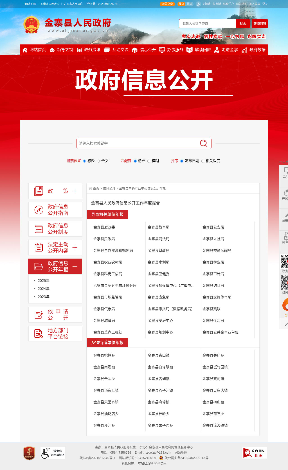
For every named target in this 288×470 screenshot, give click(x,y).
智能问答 (260, 23)
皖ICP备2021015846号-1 (97, 458)
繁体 (189, 4)
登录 (265, 4)
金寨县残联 (211, 309)
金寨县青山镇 (158, 355)
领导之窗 (167, 4)
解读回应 (203, 50)
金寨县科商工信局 (107, 274)
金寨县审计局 (213, 274)
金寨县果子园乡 (160, 425)
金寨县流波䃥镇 (215, 425)
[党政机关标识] (29, 453)
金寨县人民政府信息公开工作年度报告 (125, 203)
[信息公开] (154, 82)
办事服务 (175, 50)
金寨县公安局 (213, 227)
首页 (96, 188)
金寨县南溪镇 (104, 367)
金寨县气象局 (104, 309)
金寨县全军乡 (104, 379)
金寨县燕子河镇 (160, 390)
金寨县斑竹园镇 (215, 367)
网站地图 (241, 4)
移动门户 (228, 4)
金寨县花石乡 (213, 414)
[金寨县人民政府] (67, 24)
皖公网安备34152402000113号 (186, 458)
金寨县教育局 (158, 227)
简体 (181, 4)
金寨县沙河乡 (104, 425)
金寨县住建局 (213, 321)
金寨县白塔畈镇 (160, 367)
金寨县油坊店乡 (106, 414)
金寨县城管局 (104, 321)
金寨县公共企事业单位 (220, 332)
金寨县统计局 (213, 286)
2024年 (44, 289)
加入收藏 (254, 4)
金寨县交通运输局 (216, 251)
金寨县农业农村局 (107, 262)
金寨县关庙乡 (213, 355)
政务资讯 (92, 50)
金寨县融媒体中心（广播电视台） (174, 286)
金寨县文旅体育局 (216, 297)
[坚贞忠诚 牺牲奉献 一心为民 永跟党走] (224, 36)
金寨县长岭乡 (158, 414)
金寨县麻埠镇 (158, 402)
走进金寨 (230, 50)
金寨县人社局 (213, 239)
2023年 (44, 297)
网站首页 (38, 50)
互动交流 (120, 50)
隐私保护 (128, 463)
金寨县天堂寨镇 (106, 402)
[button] (217, 4)
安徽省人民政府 (49, 4)
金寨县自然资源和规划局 (113, 251)
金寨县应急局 (158, 297)
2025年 (44, 281)
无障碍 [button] (206, 4)
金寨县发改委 (104, 227)
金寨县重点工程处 (107, 332)
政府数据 (257, 50)
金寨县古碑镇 (158, 379)
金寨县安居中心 (160, 321)
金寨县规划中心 (160, 332)
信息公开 (148, 50)
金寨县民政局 (104, 239)
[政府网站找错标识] (255, 452)
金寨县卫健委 (158, 274)
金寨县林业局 (213, 262)
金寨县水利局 (158, 262)
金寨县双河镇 (213, 379)
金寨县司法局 (158, 239)
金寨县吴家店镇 (215, 390)
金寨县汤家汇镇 (106, 390)
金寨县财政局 (158, 251)
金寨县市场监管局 (107, 297)
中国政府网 (29, 4)
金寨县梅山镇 (213, 402)
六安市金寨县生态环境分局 (115, 286)
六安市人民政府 (73, 4)
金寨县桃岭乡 (104, 355)
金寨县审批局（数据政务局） (171, 309)
